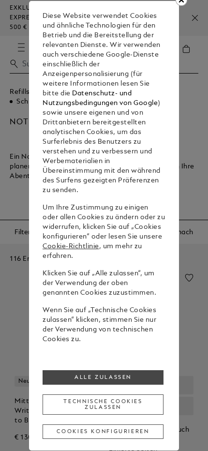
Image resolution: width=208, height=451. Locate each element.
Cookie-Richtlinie (71, 246)
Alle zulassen (103, 377)
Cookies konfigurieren (103, 431)
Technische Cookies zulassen (102, 404)
